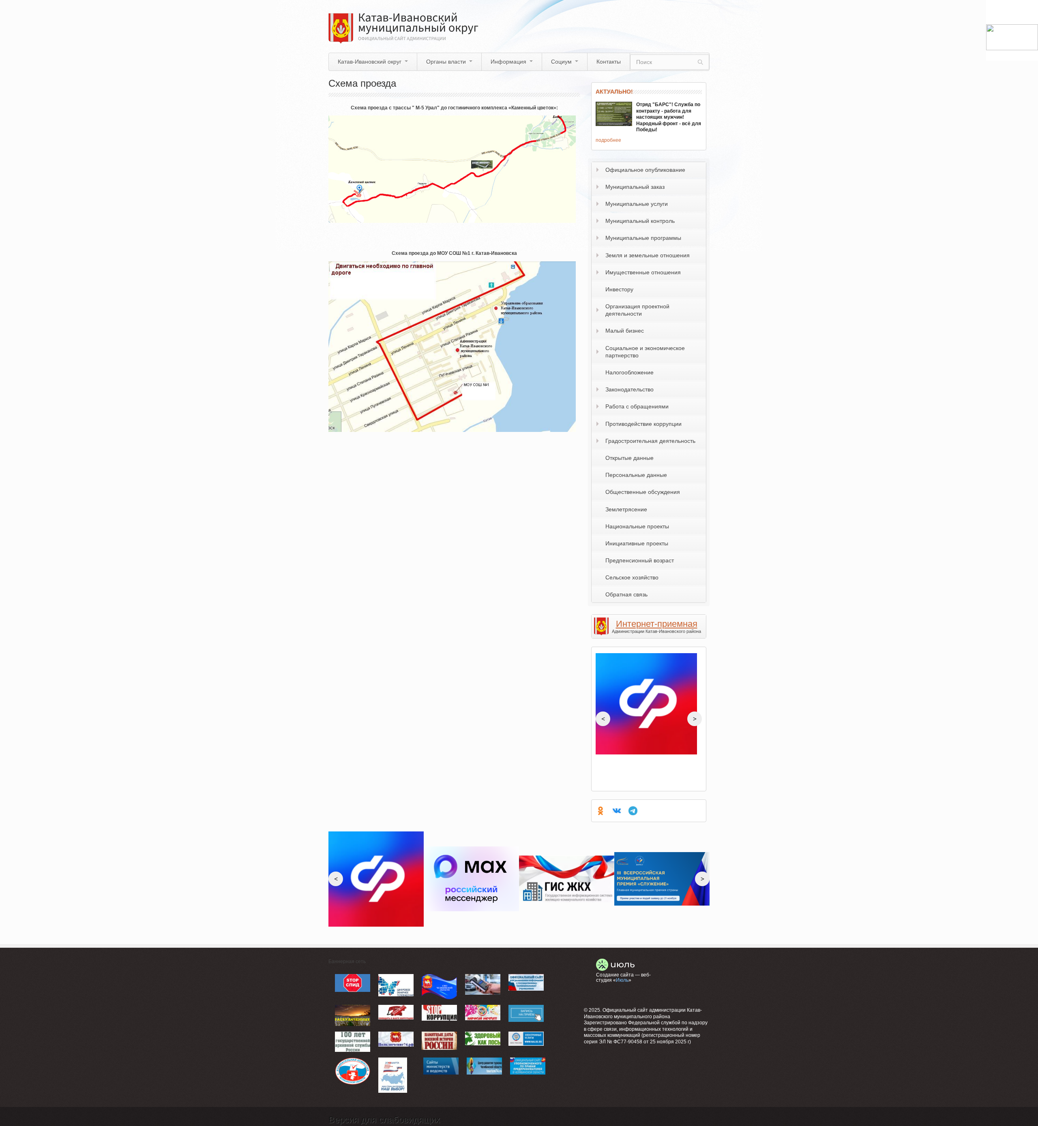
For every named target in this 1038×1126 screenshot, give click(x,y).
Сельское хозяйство (631, 577)
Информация (508, 61)
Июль (622, 980)
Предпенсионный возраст (639, 560)
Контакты (608, 61)
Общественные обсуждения (642, 492)
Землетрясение (626, 509)
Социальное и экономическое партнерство (645, 352)
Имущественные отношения (643, 272)
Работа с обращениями (637, 406)
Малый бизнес (624, 330)
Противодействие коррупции (643, 424)
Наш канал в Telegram (633, 811)
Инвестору (619, 289)
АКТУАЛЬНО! (614, 91)
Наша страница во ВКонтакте (617, 811)
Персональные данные (636, 475)
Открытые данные (629, 458)
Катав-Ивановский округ (369, 61)
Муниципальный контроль (640, 221)
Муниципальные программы (643, 238)
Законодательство (629, 389)
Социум (561, 61)
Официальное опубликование (645, 170)
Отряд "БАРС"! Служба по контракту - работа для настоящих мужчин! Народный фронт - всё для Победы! (668, 117)
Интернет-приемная (656, 624)
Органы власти (446, 61)
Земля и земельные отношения (647, 255)
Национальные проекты (637, 526)
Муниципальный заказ (635, 187)
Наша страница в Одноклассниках (600, 811)
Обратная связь (626, 594)
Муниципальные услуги (636, 204)
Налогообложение (629, 372)
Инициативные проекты (636, 543)
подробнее (608, 140)
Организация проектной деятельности (637, 310)
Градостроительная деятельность (650, 441)
